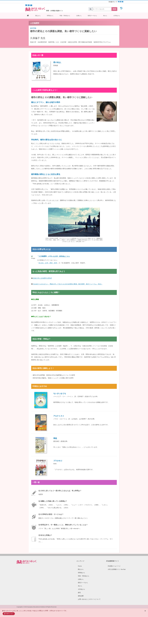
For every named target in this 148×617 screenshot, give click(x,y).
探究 (79, 592)
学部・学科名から (65, 15)
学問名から (50, 15)
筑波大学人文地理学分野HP (42, 278)
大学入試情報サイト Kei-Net (117, 569)
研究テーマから (92, 15)
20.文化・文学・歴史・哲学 (48, 263)
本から (105, 15)
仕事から (79, 15)
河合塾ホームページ (114, 566)
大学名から (116, 15)
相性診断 (81, 596)
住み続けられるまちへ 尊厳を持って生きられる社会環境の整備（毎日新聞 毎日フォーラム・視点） (68, 284)
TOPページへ (9, 613)
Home (80, 566)
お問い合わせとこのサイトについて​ (89, 599)
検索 (114, 9)
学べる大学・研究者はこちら (60, 256)
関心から (38, 15)
